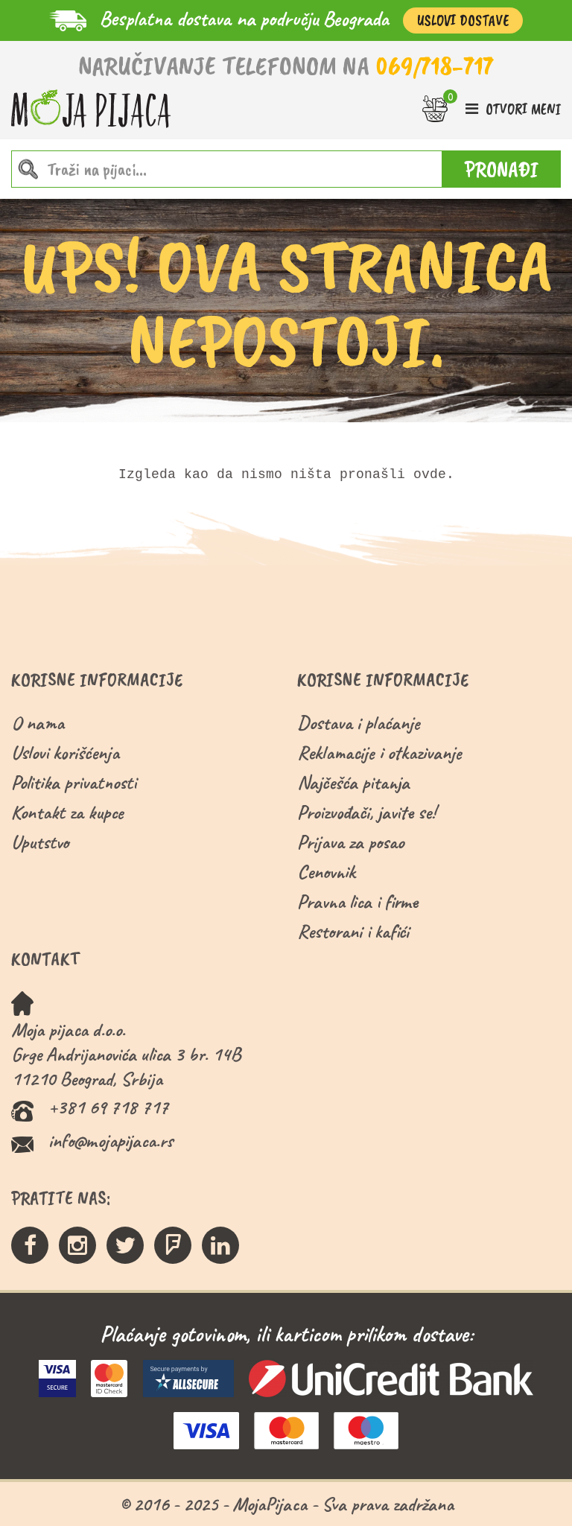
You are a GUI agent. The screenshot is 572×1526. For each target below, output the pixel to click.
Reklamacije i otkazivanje (379, 752)
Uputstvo (40, 842)
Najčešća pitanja (353, 782)
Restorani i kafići (353, 931)
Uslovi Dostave (463, 20)
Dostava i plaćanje (358, 722)
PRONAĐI (501, 169)
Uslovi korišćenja (65, 752)
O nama (37, 722)
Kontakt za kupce (67, 812)
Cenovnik (326, 871)
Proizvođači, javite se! (366, 812)
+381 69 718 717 (108, 1107)
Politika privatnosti (73, 782)
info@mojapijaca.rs (110, 1140)
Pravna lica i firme (357, 901)
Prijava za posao (350, 842)
